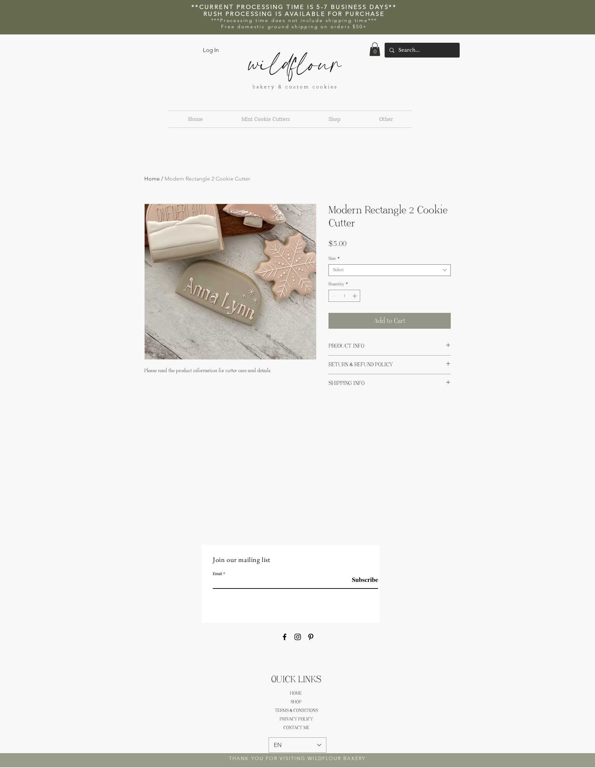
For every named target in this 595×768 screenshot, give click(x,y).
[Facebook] (284, 637)
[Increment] (355, 296)
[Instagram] (297, 637)
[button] (374, 49)
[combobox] (389, 270)
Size (334, 258)
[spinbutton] (344, 296)
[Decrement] (334, 296)
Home (152, 178)
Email (217, 573)
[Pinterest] (310, 637)
